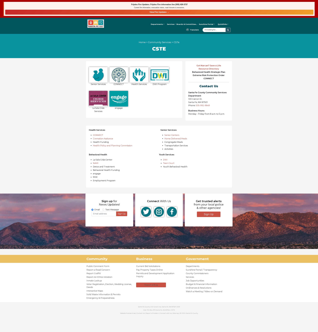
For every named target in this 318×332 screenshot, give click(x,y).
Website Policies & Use (128, 313)
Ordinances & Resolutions (198, 288)
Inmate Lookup (94, 280)
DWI (165, 160)
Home (142, 42)
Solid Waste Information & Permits (103, 294)
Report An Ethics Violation (99, 277)
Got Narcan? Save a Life (209, 65)
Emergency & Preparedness (100, 298)
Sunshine (206, 24)
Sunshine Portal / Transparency (201, 270)
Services (171, 24)
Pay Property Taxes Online (149, 270)
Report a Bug (151, 285)
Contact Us (141, 313)
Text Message (112, 209)
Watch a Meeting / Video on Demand (204, 291)
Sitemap (176, 313)
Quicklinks (222, 24)
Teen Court (168, 163)
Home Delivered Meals (175, 138)
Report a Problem (152, 313)
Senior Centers (171, 135)
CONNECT (98, 135)
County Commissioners (197, 273)
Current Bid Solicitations (148, 266)
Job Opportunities (195, 280)
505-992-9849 (203, 105)
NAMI (95, 163)
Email (97, 209)
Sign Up (122, 214)
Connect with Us (166, 313)
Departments (157, 24)
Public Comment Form (97, 266)
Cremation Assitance (103, 138)
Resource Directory (209, 69)
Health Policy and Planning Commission (112, 145)
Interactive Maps (94, 291)
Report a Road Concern (98, 270)
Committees (187, 24)
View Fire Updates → (159, 12)
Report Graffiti (93, 273)
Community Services (159, 42)
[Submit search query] (228, 30)
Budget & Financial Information (201, 284)
